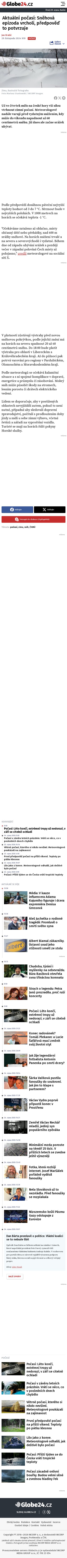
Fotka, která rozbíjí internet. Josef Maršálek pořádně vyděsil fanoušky (46, 1172)
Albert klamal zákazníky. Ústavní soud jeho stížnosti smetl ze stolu (46, 944)
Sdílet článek (58, 43)
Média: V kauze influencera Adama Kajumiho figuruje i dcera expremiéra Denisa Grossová (46, 900)
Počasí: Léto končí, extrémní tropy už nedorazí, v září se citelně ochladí (34, 830)
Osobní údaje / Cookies (27, 1525)
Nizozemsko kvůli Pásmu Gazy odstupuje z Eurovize (47, 1215)
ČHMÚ (32, 527)
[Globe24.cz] (17, 4)
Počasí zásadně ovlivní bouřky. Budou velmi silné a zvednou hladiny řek (44, 1475)
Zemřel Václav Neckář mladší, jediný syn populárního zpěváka (44, 1126)
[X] (59, 98)
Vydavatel (46, 1522)
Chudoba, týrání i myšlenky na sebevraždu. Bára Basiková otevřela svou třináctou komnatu (47, 971)
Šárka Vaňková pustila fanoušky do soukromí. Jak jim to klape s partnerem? (45, 1083)
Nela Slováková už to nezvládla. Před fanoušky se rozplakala (47, 1193)
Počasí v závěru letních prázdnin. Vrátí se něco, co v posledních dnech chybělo (32, 840)
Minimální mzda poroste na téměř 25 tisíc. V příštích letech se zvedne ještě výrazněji (47, 1150)
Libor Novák (17, 1267)
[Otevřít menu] (62, 3)
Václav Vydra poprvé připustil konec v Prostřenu (43, 1103)
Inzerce (56, 1522)
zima (20, 527)
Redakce (25, 1522)
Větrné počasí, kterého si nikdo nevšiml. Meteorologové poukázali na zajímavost (34, 849)
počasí (13, 527)
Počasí (6, 1357)
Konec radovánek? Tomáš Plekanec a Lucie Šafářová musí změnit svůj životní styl (46, 1038)
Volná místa (46, 1525)
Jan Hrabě (7, 35)
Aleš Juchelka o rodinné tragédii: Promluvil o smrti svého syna (45, 922)
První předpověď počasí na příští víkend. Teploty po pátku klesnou (32, 858)
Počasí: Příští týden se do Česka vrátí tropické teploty (33, 874)
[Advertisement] (33, 166)
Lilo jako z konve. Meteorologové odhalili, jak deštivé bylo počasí (33, 867)
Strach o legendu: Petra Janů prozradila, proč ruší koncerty (47, 992)
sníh (26, 527)
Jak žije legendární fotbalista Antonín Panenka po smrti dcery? (47, 1059)
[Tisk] (63, 98)
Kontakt (35, 1522)
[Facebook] (55, 98)
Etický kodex (13, 1522)
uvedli (22, 254)
